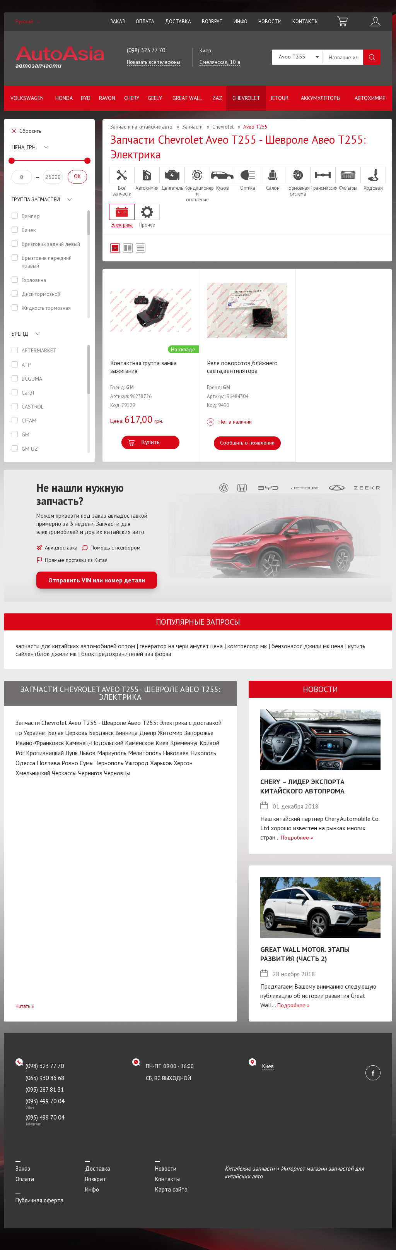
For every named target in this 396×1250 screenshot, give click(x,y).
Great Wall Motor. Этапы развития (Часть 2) (305, 954)
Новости (270, 21)
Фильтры (348, 188)
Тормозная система (298, 191)
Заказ (117, 21)
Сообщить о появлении (247, 442)
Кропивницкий (45, 753)
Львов (87, 753)
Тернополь (109, 763)
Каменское (139, 743)
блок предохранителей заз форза (126, 654)
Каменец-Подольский (94, 743)
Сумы (87, 763)
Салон (273, 188)
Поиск (372, 57)
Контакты (305, 21)
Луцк (71, 753)
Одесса (25, 763)
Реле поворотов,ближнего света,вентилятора (242, 366)
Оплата (145, 21)
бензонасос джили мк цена (307, 646)
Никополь (203, 753)
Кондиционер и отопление (197, 194)
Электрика (122, 224)
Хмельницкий (32, 773)
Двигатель (172, 188)
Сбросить (30, 130)
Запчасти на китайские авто (141, 127)
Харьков (161, 763)
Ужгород (136, 763)
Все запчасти (122, 191)
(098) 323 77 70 (146, 50)
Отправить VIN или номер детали (96, 580)
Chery (131, 97)
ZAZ (217, 97)
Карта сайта (171, 1189)
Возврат (212, 21)
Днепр (147, 733)
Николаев (176, 753)
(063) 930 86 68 (45, 1078)
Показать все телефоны (153, 62)
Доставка (178, 21)
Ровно (69, 763)
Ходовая (373, 188)
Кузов (222, 188)
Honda (64, 97)
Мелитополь (144, 753)
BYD (85, 97)
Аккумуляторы (321, 97)
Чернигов (90, 773)
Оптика (247, 188)
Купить (150, 442)
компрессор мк (247, 646)
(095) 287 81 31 (45, 1089)
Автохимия (370, 97)
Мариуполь (111, 753)
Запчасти (192, 127)
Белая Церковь (67, 733)
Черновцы (117, 773)
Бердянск (101, 733)
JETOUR (279, 97)
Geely (155, 97)
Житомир (170, 733)
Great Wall (187, 97)
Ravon (107, 97)
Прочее (147, 224)
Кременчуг (184, 743)
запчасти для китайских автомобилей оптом (75, 646)
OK (77, 176)
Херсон (183, 763)
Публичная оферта (39, 1200)
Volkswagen (27, 97)
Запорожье (198, 733)
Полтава (48, 763)
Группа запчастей (36, 199)
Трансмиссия (323, 188)
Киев (162, 743)
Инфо (241, 21)
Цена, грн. (24, 147)
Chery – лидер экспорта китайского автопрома (302, 786)
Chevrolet (246, 97)
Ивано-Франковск (39, 743)
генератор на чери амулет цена (181, 646)
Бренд (20, 333)
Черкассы (64, 773)
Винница (126, 733)
